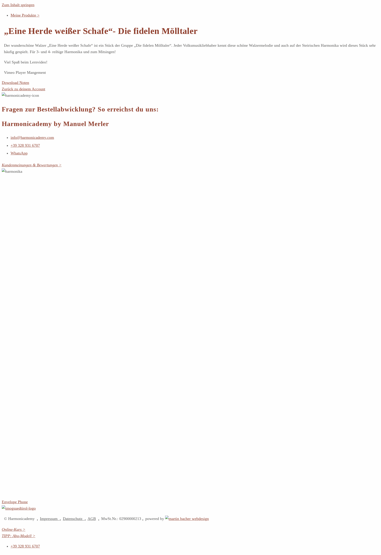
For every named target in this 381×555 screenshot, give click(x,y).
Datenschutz (74, 518)
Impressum (50, 518)
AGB (92, 518)
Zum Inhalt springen (18, 5)
